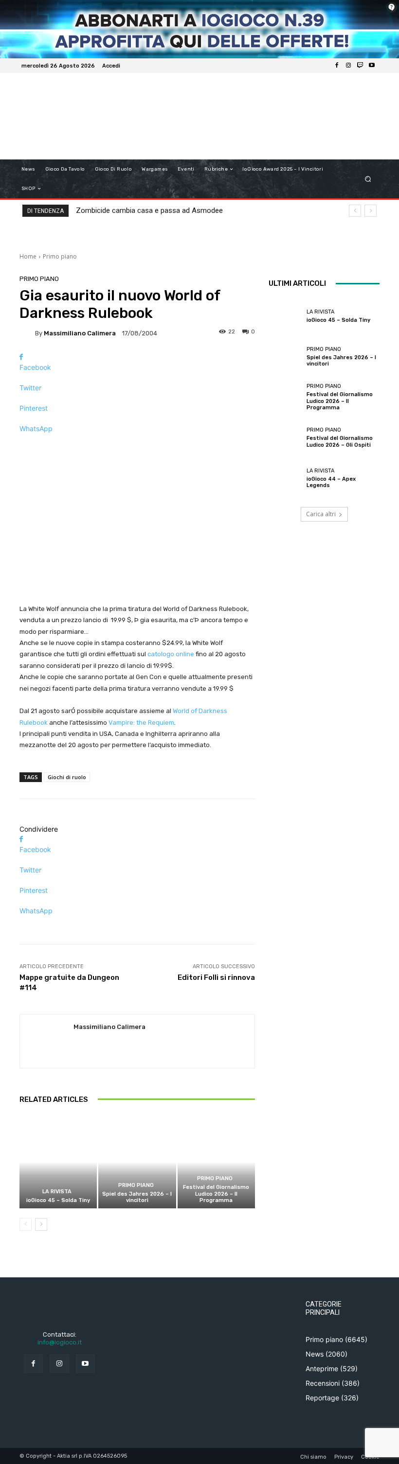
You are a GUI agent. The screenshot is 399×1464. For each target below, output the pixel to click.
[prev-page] (25, 1224)
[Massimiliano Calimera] (27, 333)
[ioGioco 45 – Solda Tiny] (58, 1161)
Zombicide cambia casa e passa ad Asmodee (149, 210)
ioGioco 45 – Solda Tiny (58, 1200)
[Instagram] (348, 65)
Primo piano (60, 256)
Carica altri (321, 514)
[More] (137, 445)
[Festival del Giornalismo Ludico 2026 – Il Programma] (216, 1161)
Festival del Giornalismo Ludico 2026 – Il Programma (216, 1193)
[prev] (355, 211)
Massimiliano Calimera (80, 333)
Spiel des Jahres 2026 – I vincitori (137, 1197)
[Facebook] (337, 65)
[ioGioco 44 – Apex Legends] (285, 478)
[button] (368, 179)
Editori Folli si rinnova (216, 977)
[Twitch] (360, 65)
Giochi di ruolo (67, 777)
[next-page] (41, 1224)
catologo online (170, 654)
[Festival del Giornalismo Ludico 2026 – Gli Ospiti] (285, 437)
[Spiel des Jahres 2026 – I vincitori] (137, 1161)
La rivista (57, 1191)
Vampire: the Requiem (141, 722)
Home (27, 256)
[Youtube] (372, 65)
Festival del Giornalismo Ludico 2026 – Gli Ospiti (340, 441)
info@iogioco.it (59, 1342)
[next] (370, 211)
